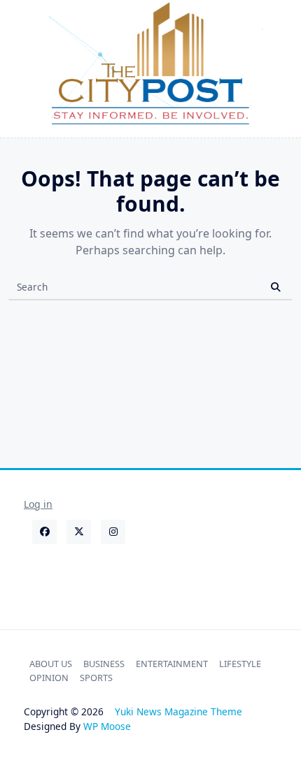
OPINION (49, 677)
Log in (38, 504)
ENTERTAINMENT (172, 663)
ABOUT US (50, 663)
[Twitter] (78, 532)
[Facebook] (44, 532)
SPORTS (96, 677)
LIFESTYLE (240, 663)
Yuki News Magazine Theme (178, 711)
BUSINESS (104, 663)
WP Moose (107, 726)
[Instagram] (113, 532)
